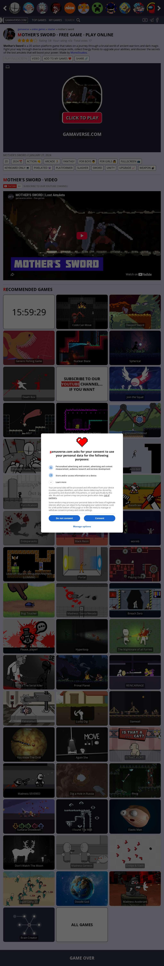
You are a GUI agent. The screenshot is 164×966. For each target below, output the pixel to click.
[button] (82, 482)
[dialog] (82, 483)
